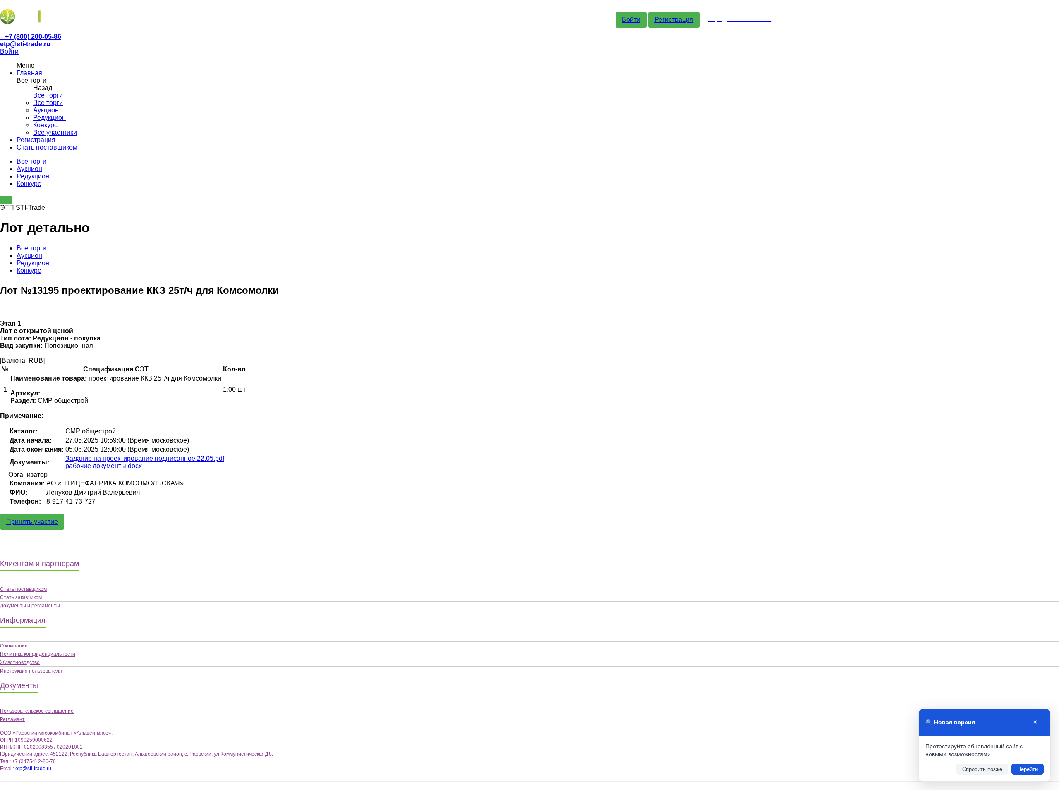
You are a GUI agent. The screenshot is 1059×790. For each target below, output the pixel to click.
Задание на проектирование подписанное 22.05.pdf (144, 458)
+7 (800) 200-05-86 (33, 36)
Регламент (12, 719)
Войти (631, 19)
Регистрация (673, 19)
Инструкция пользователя (31, 671)
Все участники (55, 132)
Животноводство (20, 662)
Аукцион (46, 110)
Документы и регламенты (30, 606)
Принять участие (32, 521)
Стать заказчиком (21, 597)
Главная (29, 72)
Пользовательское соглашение (37, 711)
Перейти (1027, 769)
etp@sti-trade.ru (25, 44)
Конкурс (45, 124)
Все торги (48, 95)
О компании (14, 646)
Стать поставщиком (47, 147)
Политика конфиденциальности (37, 654)
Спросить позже (982, 769)
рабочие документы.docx (103, 465)
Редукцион (49, 117)
